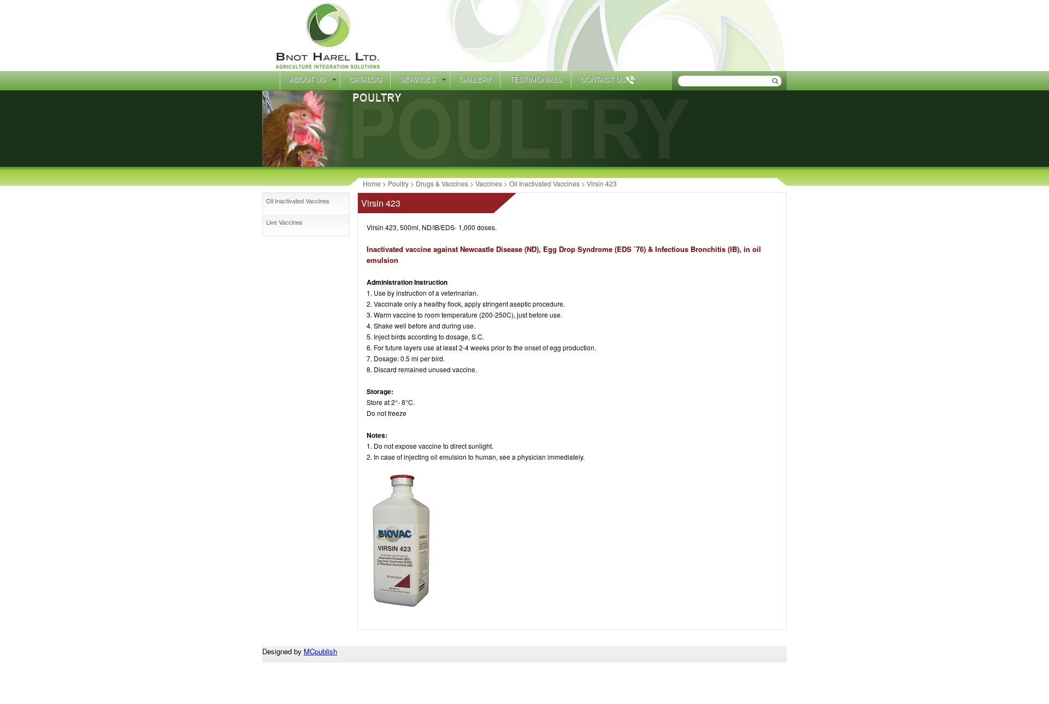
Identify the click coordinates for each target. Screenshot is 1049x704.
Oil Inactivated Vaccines (297, 200)
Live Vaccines (284, 222)
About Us (307, 79)
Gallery (475, 79)
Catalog (365, 79)
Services (417, 79)
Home (271, 81)
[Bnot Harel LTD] (329, 68)
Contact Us (603, 79)
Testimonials (535, 79)
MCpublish (320, 651)
